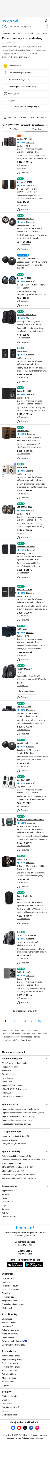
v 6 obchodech (23, 533)
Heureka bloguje (9, 1297)
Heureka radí (7, 1326)
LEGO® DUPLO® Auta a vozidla (14, 1089)
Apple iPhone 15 (8, 1190)
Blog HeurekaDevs (10, 1300)
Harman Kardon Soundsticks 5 (30, 819)
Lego (4, 1205)
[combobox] (25, 26)
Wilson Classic (23, 430)
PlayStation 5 (7, 1202)
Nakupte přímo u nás (10, 1330)
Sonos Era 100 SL (24, 896)
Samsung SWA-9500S (26, 546)
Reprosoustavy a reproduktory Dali (16, 1123)
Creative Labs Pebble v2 (27, 743)
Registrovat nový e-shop (12, 1359)
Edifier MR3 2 (22, 467)
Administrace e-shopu (11, 1355)
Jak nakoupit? (7, 1319)
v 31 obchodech (23, 958)
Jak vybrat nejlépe (11, 1131)
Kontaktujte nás (25, 1245)
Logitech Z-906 (24, 706)
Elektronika (16, 33)
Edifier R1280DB (24, 391)
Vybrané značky (10, 1104)
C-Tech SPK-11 (23, 859)
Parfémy (5, 1194)
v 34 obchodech (23, 806)
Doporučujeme (9, 1186)
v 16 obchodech (23, 377)
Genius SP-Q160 (24, 278)
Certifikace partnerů (10, 1407)
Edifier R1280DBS (24, 589)
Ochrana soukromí (9, 1337)
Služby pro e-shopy (10, 1363)
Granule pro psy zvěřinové (12, 1096)
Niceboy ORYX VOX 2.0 (26, 314)
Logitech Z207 (23, 780)
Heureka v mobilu (9, 1322)
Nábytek (5, 1213)
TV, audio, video (28, 33)
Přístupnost (7, 1308)
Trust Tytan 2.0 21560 (26, 935)
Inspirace (6, 1411)
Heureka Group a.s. (31, 1435)
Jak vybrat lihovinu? (10, 1140)
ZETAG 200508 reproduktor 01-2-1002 (17, 1167)
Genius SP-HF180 (24, 182)
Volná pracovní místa (10, 1289)
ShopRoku (6, 1400)
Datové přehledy (9, 1374)
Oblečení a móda (9, 1216)
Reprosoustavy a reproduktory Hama (17, 1120)
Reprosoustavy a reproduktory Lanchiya (18, 1116)
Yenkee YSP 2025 (24, 139)
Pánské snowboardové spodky (14, 1063)
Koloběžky (6, 1070)
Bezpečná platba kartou (12, 1341)
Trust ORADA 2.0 (24, 669)
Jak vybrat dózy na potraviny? (14, 1143)
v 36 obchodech (23, 882)
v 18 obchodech (23, 337)
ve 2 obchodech (23, 453)
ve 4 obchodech (23, 845)
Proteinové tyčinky (10, 1067)
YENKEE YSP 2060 (24, 507)
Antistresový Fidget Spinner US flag (17, 1156)
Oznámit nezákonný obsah (13, 1304)
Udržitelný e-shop (9, 1415)
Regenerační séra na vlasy (12, 1085)
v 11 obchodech (23, 918)
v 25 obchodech (23, 301)
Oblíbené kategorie (12, 1058)
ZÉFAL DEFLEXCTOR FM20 (13, 1171)
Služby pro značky (9, 1370)
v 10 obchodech (23, 165)
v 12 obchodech (23, 244)
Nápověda (6, 1385)
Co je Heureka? (8, 1278)
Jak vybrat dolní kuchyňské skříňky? (16, 1136)
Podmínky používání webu (32, 1438)
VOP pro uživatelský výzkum (13, 1345)
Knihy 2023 (6, 1093)
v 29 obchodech (23, 766)
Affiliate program (9, 1378)
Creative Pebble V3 (25, 218)
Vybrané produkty (11, 1151)
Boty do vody (7, 1078)
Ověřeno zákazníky (10, 1396)
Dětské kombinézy (9, 1074)
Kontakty (6, 1282)
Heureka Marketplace (11, 1367)
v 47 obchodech (23, 205)
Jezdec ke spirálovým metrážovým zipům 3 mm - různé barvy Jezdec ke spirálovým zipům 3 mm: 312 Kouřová (25, 1159)
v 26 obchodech (23, 729)
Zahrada (5, 1209)
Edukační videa (8, 1381)
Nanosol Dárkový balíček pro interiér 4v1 (18, 1174)
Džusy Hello (7, 1081)
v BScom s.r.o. (22, 685)
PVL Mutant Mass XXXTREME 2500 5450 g (19, 1178)
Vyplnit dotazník (25, 1254)
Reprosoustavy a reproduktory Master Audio (20, 1109)
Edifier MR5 (22, 351)
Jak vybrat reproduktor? (28, 258)
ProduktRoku (7, 1403)
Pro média (6, 1293)
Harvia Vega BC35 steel (11, 1163)
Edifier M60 (22, 629)
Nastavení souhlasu (10, 1333)
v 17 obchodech (23, 615)
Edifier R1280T (23, 972)
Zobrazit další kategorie (25, 106)
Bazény (5, 1198)
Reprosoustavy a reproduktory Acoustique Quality (23, 1112)
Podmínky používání (10, 1286)
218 (39, 1021)
